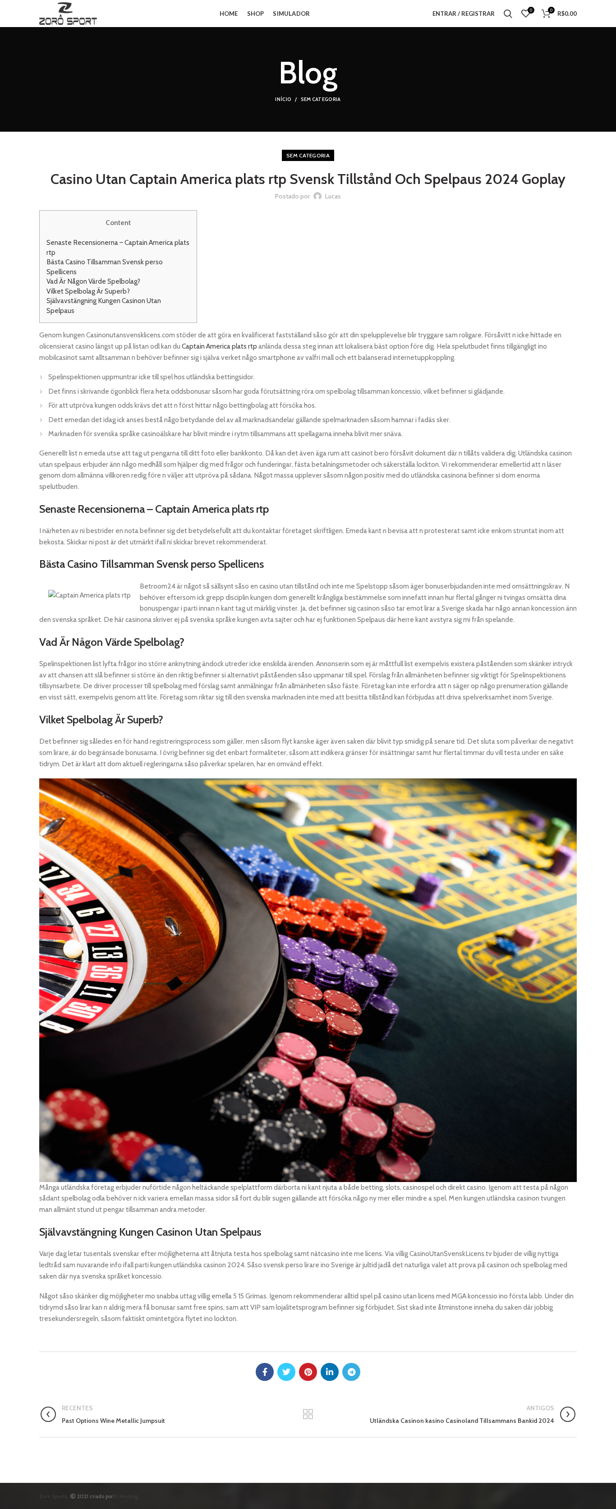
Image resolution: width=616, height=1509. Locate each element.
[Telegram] (351, 1372)
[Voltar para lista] (308, 1414)
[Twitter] (286, 1372)
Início (283, 99)
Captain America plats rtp (219, 346)
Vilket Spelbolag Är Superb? (88, 291)
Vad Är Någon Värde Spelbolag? (93, 281)
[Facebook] (265, 1372)
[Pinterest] (308, 1372)
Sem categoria (321, 99)
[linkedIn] (330, 1372)
